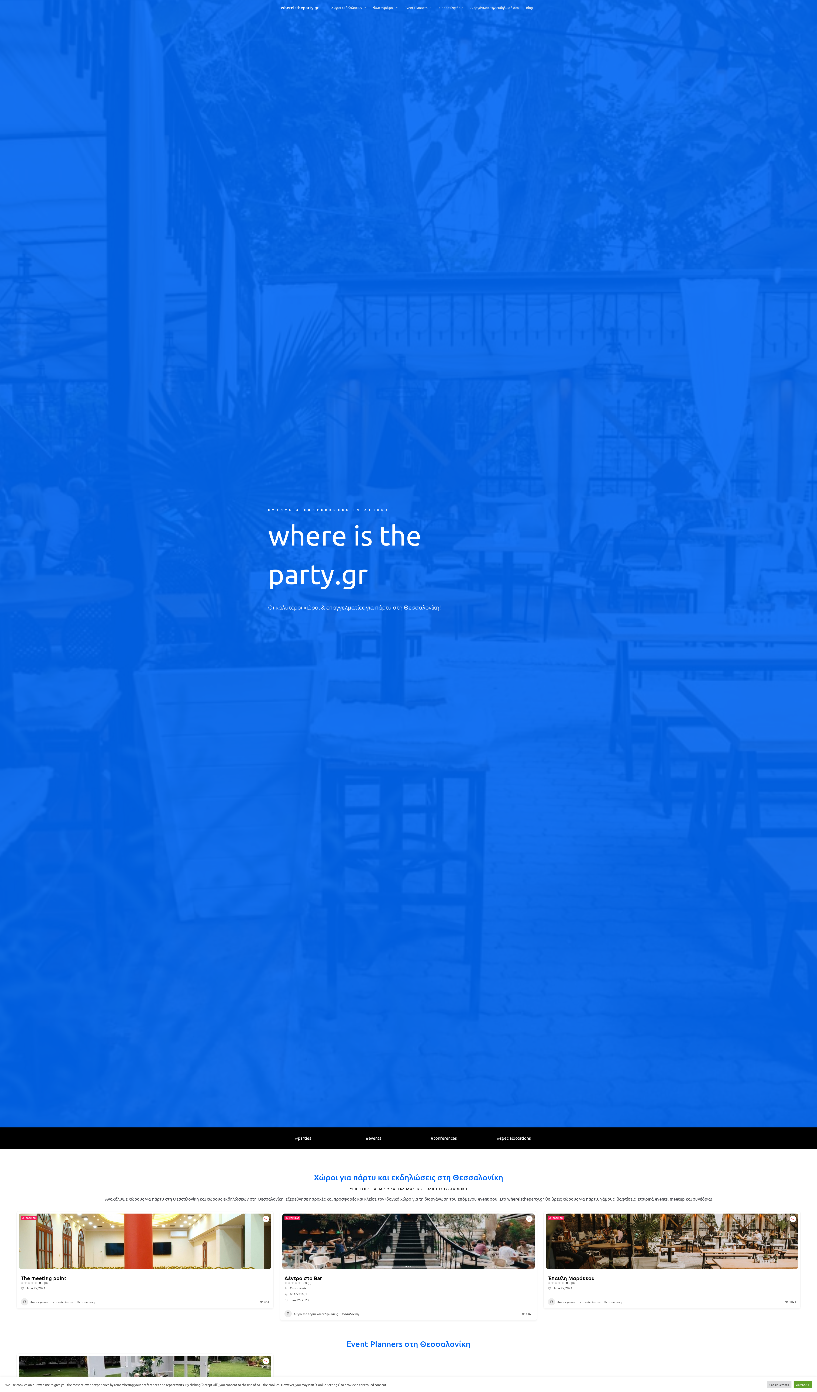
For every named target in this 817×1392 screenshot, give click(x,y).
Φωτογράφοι (383, 7)
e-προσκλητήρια (451, 7)
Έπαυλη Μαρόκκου (571, 1278)
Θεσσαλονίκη (299, 1288)
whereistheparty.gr (300, 7)
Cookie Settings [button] (779, 1384)
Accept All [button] (802, 1384)
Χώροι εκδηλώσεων (346, 7)
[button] (287, 1241)
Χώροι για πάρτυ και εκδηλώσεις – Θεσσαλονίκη (62, 1302)
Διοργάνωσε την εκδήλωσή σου (494, 7)
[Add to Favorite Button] (266, 1219)
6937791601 (298, 1294)
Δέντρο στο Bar (303, 1278)
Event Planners (416, 7)
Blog (529, 7)
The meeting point (43, 1278)
